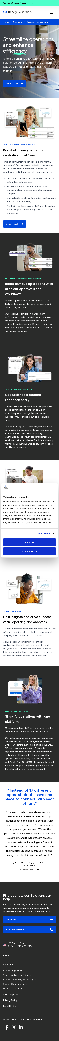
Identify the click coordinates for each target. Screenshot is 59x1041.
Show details (43, 533)
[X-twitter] (13, 1027)
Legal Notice (9, 1006)
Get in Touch (12, 224)
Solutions (17, 22)
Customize (27, 551)
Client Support (10, 994)
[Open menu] (51, 12)
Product (7, 955)
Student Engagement (13, 970)
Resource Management (14, 988)
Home (6, 22)
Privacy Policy (10, 1000)
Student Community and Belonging (19, 979)
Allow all (29, 542)
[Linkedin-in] (21, 1027)
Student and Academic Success (18, 975)
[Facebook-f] (6, 1027)
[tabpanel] (29, 830)
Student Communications (15, 984)
